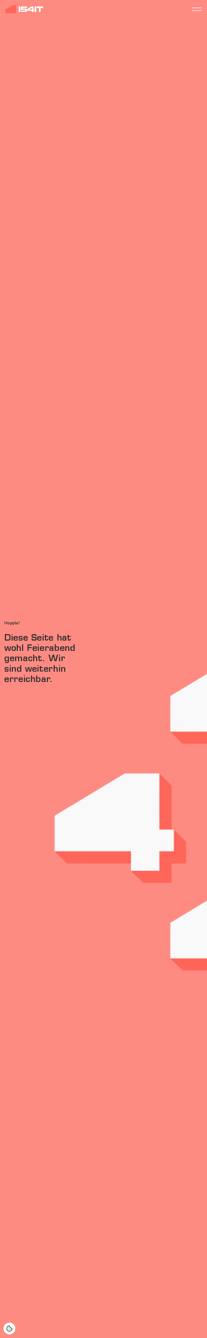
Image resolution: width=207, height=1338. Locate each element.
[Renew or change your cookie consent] (9, 1328)
